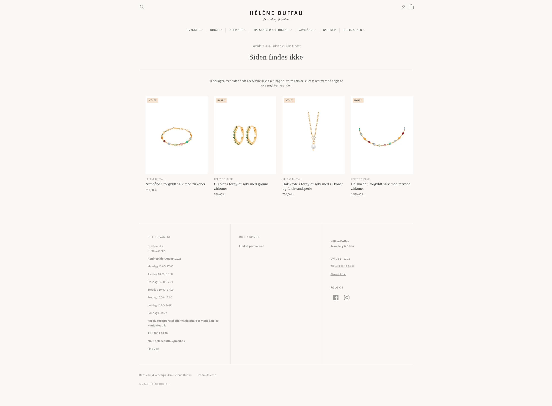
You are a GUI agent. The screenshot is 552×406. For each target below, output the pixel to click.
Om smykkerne (206, 375)
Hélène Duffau (155, 179)
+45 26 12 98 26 (344, 266)
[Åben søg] (141, 7)
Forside (256, 46)
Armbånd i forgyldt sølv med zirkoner (175, 184)
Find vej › (153, 349)
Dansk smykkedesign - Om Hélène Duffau (165, 375)
